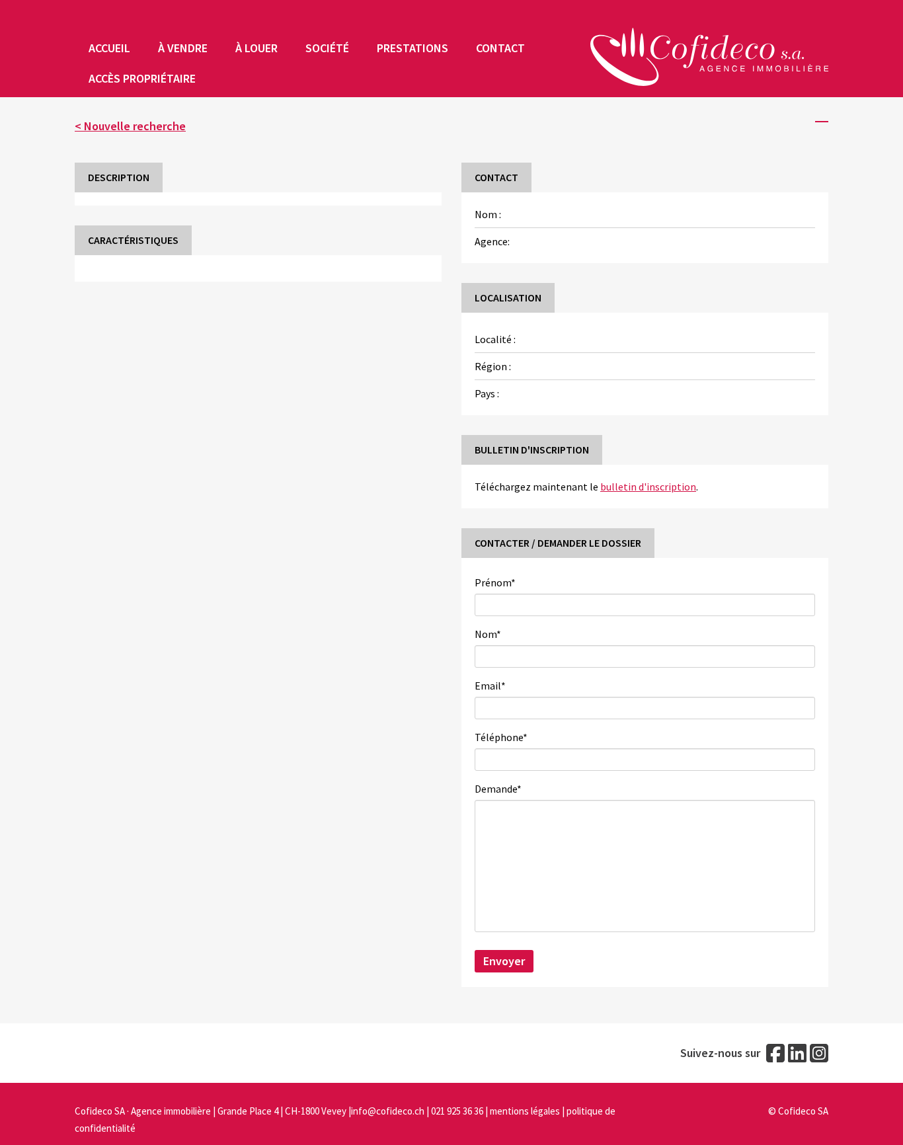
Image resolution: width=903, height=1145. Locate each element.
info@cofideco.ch (387, 1111)
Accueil (109, 48)
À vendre (183, 48)
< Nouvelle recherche (130, 126)
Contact (500, 48)
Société (327, 48)
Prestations (412, 48)
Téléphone (501, 737)
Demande (500, 788)
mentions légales (525, 1111)
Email (492, 685)
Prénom (497, 582)
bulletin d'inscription (648, 486)
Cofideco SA (803, 1111)
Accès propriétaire (142, 78)
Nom (489, 634)
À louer (256, 48)
